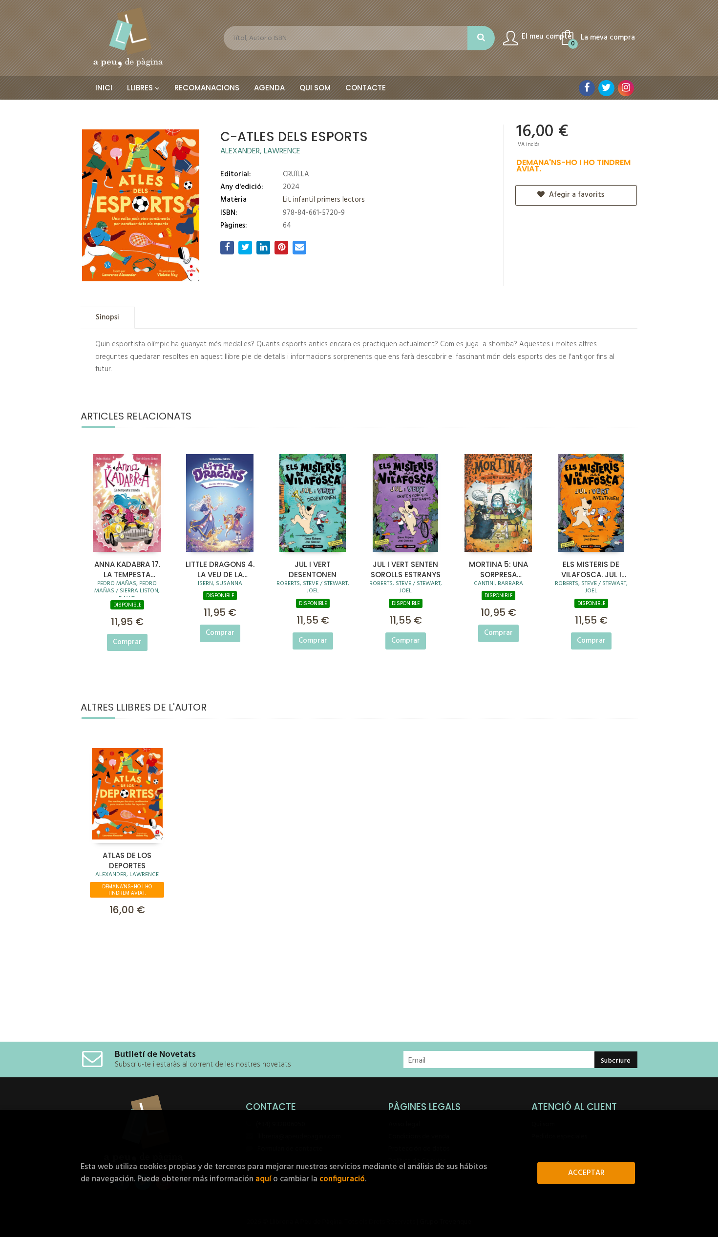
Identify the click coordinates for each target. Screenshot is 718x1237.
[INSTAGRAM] (626, 88)
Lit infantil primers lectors (324, 200)
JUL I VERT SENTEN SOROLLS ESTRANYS (406, 569)
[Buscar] (481, 38)
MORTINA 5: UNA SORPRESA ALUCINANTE (498, 569)
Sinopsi (107, 317)
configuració (342, 1179)
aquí (263, 1179)
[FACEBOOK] (587, 88)
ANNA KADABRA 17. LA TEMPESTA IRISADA (127, 569)
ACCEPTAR (586, 1173)
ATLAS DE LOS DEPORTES (127, 860)
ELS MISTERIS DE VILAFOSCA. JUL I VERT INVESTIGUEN (591, 569)
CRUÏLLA (296, 174)
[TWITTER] (606, 88)
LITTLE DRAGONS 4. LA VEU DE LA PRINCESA (220, 569)
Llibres (141, 88)
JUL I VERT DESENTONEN (313, 569)
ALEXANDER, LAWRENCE (260, 151)
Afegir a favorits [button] (575, 195)
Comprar (127, 642)
